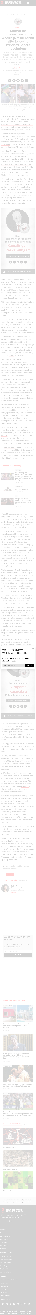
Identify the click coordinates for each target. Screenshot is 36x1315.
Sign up (29, 665)
